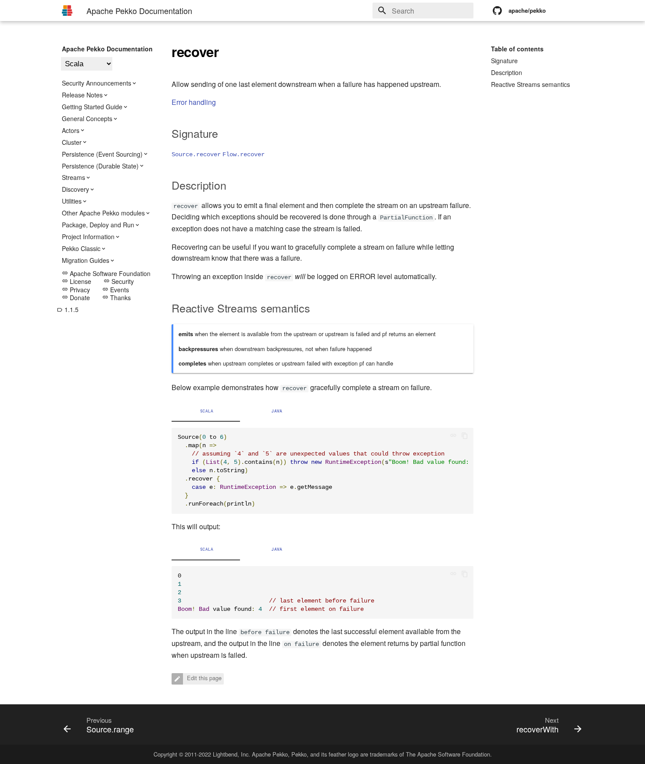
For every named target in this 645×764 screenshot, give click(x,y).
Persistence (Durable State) (100, 165)
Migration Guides (85, 260)
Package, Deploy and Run (98, 224)
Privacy (76, 289)
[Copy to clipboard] (465, 436)
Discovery (75, 189)
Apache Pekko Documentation (107, 48)
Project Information (88, 236)
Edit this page (203, 678)
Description (506, 72)
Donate (76, 297)
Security (119, 281)
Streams (73, 177)
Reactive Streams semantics (530, 84)
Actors (70, 130)
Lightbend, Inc (230, 754)
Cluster (72, 142)
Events (115, 289)
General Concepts (87, 118)
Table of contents (517, 49)
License (76, 281)
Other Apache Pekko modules (103, 212)
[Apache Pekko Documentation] (67, 10)
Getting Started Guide (92, 106)
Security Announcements (96, 83)
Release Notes (82, 94)
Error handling (194, 102)
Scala (206, 411)
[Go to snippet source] (456, 436)
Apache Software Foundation (106, 273)
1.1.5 (68, 309)
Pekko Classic (81, 248)
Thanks (116, 297)
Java (276, 411)
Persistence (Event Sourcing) (102, 154)
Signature (504, 61)
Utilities (72, 201)
